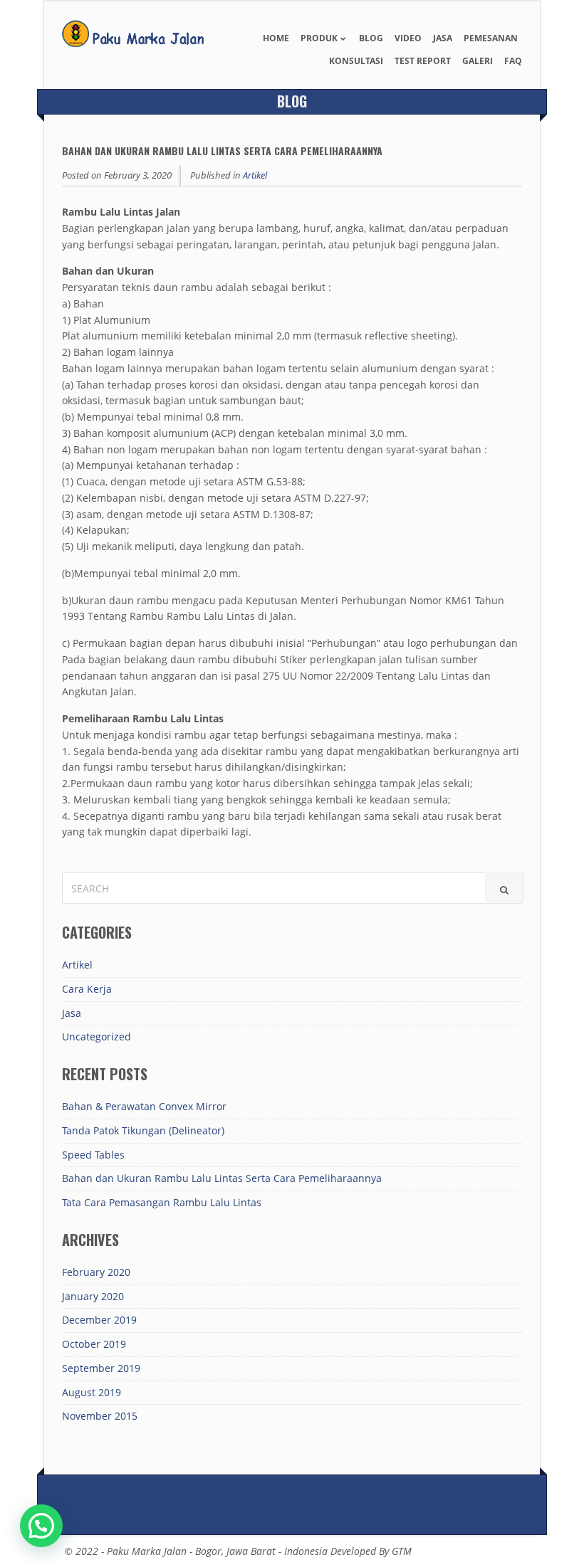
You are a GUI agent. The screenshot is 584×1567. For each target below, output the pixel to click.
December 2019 (99, 1319)
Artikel (255, 175)
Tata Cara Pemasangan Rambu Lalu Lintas (161, 1202)
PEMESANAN (491, 38)
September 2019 (101, 1368)
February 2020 (96, 1272)
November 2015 (99, 1416)
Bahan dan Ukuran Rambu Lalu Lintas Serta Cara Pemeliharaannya (222, 1178)
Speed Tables (93, 1154)
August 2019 (91, 1392)
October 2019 (94, 1344)
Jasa (71, 1013)
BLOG (371, 38)
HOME (276, 38)
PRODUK (319, 38)
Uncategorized (96, 1036)
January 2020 (93, 1296)
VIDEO (408, 38)
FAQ (513, 61)
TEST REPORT (423, 61)
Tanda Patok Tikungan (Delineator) (143, 1130)
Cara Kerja (87, 989)
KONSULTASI (356, 61)
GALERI (477, 61)
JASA (442, 38)
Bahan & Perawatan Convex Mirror (144, 1106)
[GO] (504, 888)
